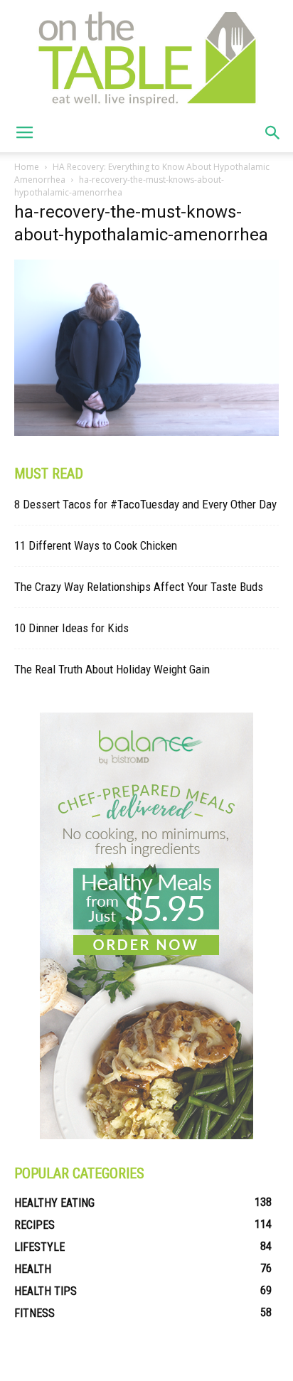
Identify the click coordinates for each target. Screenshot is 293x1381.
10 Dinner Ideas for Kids (71, 628)
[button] (273, 133)
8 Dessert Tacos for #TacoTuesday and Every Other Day (145, 504)
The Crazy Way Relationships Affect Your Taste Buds (138, 587)
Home (26, 167)
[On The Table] (146, 57)
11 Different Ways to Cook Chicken (95, 545)
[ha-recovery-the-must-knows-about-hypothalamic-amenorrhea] (146, 432)
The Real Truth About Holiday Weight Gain (112, 669)
